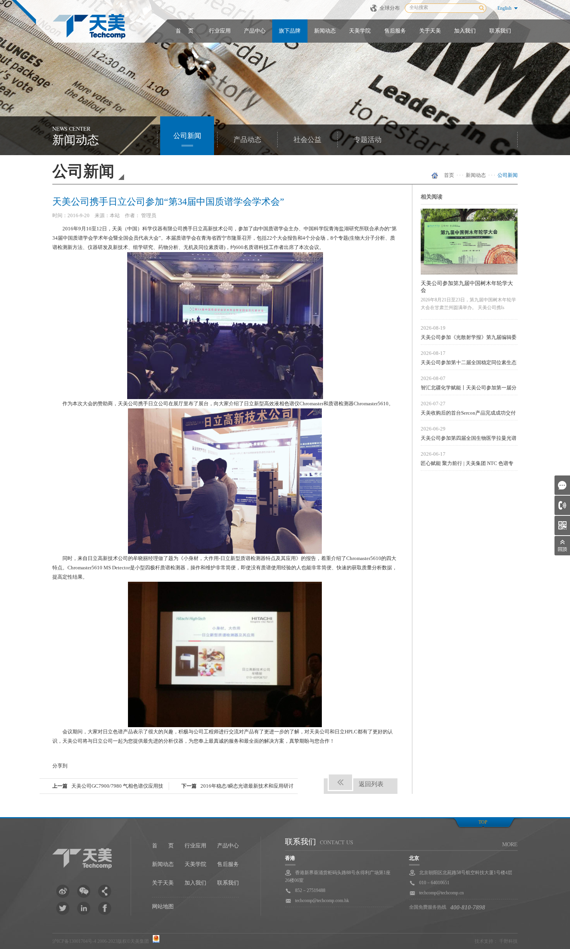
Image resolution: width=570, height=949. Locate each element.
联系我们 (500, 31)
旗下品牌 (290, 31)
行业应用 (220, 31)
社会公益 (307, 139)
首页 (449, 175)
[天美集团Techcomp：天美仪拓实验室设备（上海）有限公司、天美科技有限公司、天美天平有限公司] (89, 27)
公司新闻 (187, 136)
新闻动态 (325, 31)
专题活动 (368, 139)
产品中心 (255, 31)
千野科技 (508, 941)
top (482, 822)
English (504, 8)
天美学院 (360, 31)
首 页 (184, 31)
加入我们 (465, 31)
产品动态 (247, 139)
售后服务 (395, 31)
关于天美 (430, 31)
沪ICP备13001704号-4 (74, 941)
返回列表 (371, 784)
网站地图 (163, 906)
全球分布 (390, 8)
